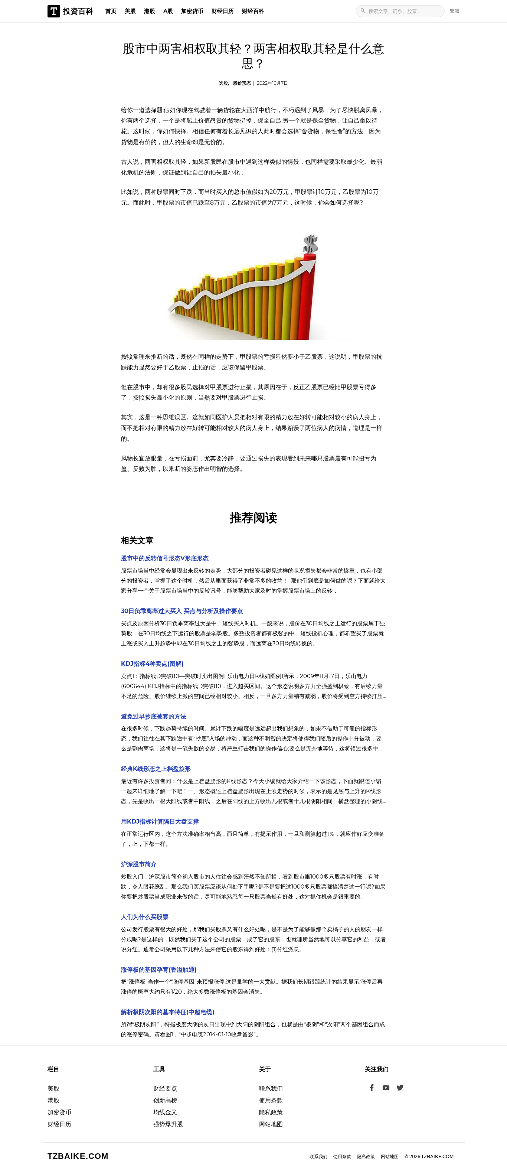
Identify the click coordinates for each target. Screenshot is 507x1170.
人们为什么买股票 (145, 916)
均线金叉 (165, 1112)
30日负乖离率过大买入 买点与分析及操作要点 (182, 611)
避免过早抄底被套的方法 (153, 716)
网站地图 (271, 1124)
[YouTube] (386, 1089)
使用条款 (271, 1100)
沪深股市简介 (139, 864)
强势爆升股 (168, 1124)
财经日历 (223, 10)
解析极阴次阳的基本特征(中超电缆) (168, 1012)
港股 (149, 10)
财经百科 (253, 10)
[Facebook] (371, 1089)
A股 (168, 10)
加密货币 (192, 10)
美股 (130, 10)
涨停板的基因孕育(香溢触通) (159, 969)
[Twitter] (400, 1089)
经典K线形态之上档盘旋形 (156, 768)
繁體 (454, 11)
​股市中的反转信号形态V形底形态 (165, 558)
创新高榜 (165, 1100)
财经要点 (165, 1088)
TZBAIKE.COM (78, 1156)
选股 (223, 83)
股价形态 (242, 83)
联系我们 (271, 1088)
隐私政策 (271, 1112)
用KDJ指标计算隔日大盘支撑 (160, 821)
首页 (111, 10)
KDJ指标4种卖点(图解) (152, 663)
